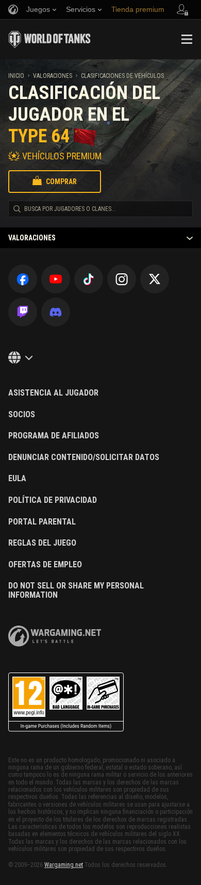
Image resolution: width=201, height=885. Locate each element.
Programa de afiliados (53, 435)
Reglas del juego (42, 543)
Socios (21, 414)
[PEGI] (66, 702)
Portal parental (42, 522)
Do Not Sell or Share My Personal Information (76, 590)
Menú (186, 39)
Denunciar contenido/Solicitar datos (83, 457)
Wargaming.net (63, 864)
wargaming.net (54, 636)
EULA (17, 478)
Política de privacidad (52, 500)
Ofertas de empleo (45, 564)
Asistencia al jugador (53, 393)
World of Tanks (49, 39)
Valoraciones (52, 75)
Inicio (16, 75)
